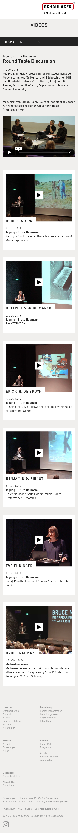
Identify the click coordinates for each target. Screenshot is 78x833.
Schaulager (9, 747)
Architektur (9, 727)
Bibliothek (45, 720)
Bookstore (9, 772)
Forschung (46, 707)
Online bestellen (11, 776)
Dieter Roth (46, 743)
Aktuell (7, 743)
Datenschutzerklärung (46, 808)
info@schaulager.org (56, 801)
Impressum (9, 808)
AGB (20, 808)
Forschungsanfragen (51, 710)
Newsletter (9, 781)
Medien (7, 740)
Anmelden (8, 785)
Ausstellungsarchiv (50, 756)
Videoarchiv (46, 759)
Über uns (8, 707)
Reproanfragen (48, 717)
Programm (45, 747)
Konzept (7, 724)
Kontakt (7, 717)
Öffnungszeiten (11, 710)
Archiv (6, 750)
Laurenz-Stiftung (12, 720)
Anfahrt (7, 714)
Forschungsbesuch (50, 714)
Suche (28, 808)
